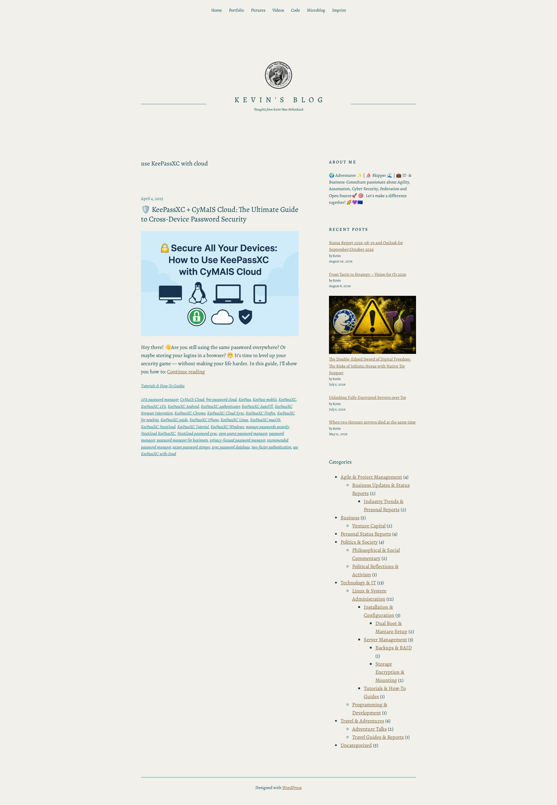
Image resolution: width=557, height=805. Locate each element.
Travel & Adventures (362, 720)
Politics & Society (359, 542)
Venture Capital (369, 525)
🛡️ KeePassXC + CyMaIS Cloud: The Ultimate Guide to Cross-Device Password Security (220, 214)
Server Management (385, 639)
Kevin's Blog (280, 100)
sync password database (231, 447)
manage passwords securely (267, 427)
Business (350, 517)
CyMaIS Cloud (192, 399)
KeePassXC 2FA (153, 406)
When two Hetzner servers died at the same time (372, 422)
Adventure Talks (369, 728)
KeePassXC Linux (234, 420)
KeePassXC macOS (265, 420)
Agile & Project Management (371, 476)
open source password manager (243, 433)
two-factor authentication (271, 447)
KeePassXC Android (183, 406)
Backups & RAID (393, 647)
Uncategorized (356, 745)
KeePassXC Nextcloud (158, 427)
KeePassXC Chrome (189, 413)
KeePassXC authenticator (220, 406)
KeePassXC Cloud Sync (225, 413)
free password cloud (221, 399)
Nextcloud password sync (197, 433)
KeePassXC (287, 399)
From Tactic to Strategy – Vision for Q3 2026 (367, 274)
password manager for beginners (182, 440)
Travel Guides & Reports (378, 737)
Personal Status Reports (366, 533)
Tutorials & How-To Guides (163, 386)
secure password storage (191, 447)
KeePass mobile (265, 399)
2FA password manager (159, 399)
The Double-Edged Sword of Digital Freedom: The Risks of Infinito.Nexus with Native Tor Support (370, 366)
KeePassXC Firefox (260, 413)
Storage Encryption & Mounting (389, 672)
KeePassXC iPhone (204, 420)
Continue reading (186, 371)
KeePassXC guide (174, 420)
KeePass (244, 399)
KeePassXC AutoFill (257, 406)
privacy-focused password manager (237, 440)
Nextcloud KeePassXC (158, 433)
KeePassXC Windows (227, 427)
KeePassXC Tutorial (193, 427)
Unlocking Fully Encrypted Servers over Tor (367, 397)
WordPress (292, 787)
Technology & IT (358, 582)
